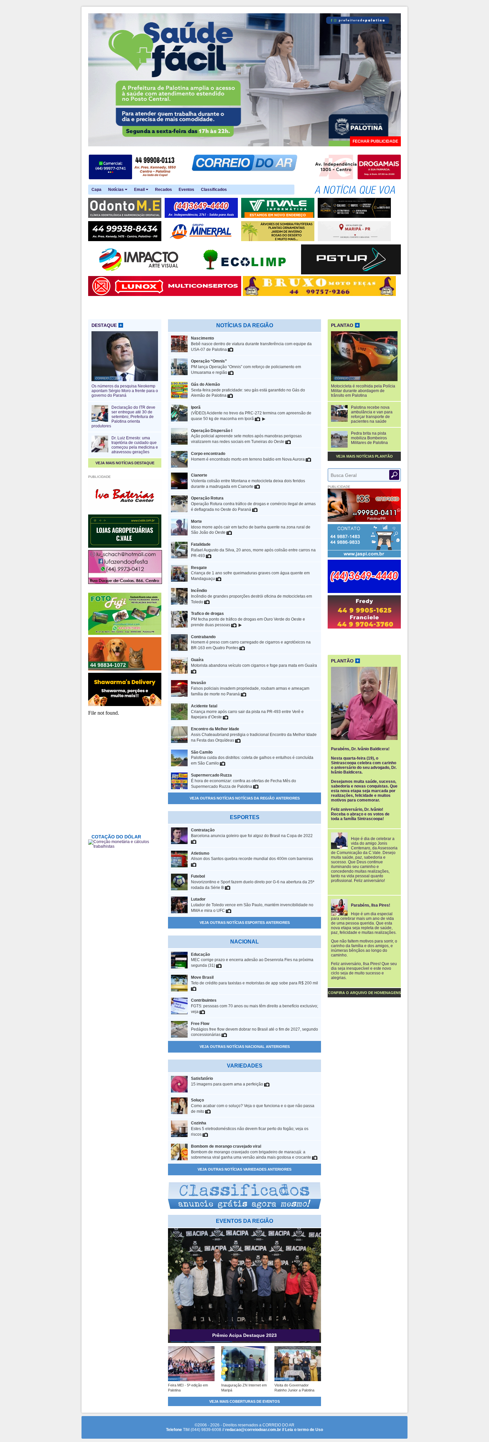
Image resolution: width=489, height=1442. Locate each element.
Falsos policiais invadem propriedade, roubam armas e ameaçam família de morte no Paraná (250, 688)
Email (140, 189)
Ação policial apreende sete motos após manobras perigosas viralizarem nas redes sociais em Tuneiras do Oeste (246, 436)
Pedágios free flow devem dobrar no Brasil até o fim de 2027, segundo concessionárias (254, 1029)
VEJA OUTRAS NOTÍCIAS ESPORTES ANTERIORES (245, 923)
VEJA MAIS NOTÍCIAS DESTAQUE (124, 463)
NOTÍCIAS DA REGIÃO (244, 325)
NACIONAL (244, 941)
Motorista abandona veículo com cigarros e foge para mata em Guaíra (254, 662)
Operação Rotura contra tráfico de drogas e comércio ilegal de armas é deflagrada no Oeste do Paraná (253, 504)
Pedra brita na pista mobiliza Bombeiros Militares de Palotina (369, 438)
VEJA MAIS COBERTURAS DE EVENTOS (244, 1401)
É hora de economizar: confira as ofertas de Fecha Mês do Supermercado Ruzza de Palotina (243, 781)
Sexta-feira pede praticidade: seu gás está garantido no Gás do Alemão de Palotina (248, 390)
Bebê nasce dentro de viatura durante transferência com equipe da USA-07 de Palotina (251, 344)
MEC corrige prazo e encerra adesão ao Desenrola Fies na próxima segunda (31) (252, 960)
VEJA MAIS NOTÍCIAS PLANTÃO (364, 456)
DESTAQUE (106, 325)
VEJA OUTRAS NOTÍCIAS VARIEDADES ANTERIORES (244, 1169)
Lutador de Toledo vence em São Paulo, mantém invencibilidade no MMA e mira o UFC (252, 905)
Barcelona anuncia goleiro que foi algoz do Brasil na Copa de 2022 (252, 833)
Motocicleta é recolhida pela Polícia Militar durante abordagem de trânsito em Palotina (363, 391)
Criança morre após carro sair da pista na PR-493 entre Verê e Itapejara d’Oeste (247, 712)
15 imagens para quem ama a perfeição (227, 1081)
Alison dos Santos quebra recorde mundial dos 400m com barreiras (252, 856)
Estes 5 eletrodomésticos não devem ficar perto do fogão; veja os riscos (249, 1129)
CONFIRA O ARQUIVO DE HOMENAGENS (364, 993)
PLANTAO (345, 325)
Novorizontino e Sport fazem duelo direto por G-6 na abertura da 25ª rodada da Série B (252, 882)
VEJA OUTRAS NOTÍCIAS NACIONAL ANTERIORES (245, 1047)
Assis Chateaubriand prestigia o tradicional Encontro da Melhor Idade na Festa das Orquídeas (254, 735)
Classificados (214, 189)
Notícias (116, 189)
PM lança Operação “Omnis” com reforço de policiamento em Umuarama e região (246, 367)
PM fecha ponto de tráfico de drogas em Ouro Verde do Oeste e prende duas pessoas (248, 619)
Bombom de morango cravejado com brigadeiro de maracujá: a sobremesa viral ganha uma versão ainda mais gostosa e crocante (251, 1152)
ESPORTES (244, 817)
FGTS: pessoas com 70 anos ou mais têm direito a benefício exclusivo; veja (254, 1006)
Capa (96, 189)
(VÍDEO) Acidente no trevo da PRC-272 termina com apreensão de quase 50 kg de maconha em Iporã (251, 413)
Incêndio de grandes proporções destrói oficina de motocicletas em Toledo (251, 596)
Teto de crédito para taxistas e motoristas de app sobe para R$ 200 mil (254, 980)
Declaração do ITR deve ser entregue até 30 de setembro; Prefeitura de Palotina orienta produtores (123, 416)
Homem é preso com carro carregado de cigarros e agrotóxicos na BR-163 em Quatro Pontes (251, 642)
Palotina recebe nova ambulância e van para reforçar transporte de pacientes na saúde (372, 414)
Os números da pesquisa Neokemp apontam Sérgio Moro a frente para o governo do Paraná (124, 391)
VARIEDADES (244, 1066)
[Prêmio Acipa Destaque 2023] (244, 1341)
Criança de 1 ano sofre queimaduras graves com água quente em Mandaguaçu (250, 573)
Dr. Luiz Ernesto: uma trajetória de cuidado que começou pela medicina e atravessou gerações (134, 445)
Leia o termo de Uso (304, 1429)
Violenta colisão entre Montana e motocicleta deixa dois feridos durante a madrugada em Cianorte (248, 481)
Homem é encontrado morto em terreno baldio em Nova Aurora (248, 456)
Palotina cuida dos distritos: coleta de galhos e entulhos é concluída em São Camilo (252, 758)
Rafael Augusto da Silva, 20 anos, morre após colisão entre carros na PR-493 (253, 550)
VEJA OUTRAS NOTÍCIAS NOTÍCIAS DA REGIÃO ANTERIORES (245, 798)
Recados (163, 189)
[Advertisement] (364, 641)
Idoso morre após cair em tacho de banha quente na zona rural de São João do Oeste (250, 527)
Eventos (186, 189)
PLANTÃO (345, 660)
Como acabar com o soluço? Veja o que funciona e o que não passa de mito (252, 1106)
